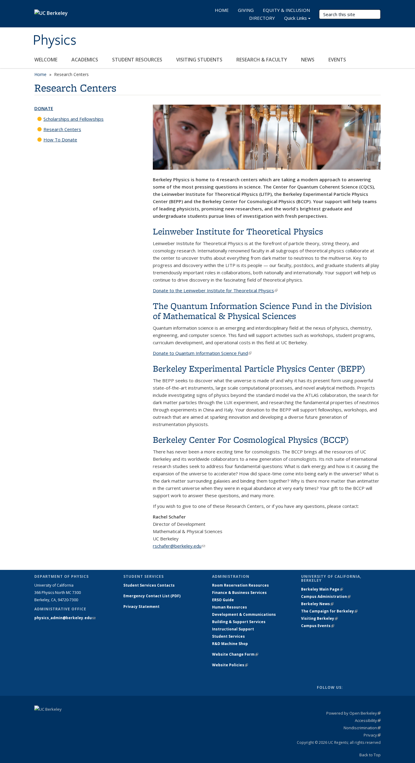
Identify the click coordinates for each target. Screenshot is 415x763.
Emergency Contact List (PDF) (151, 595)
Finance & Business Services (239, 592)
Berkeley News (317, 603)
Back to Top (370, 755)
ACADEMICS (85, 59)
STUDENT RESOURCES (137, 59)
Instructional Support (233, 629)
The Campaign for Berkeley (329, 611)
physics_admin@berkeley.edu (64, 617)
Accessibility (368, 720)
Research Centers (62, 129)
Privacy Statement (141, 606)
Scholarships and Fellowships (73, 119)
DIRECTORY (262, 18)
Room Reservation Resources (240, 585)
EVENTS (337, 59)
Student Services (228, 636)
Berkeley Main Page (322, 589)
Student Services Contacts (149, 585)
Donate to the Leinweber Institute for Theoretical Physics (215, 290)
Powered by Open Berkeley (353, 713)
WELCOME (46, 59)
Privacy (372, 735)
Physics (54, 40)
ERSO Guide (223, 599)
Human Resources (229, 607)
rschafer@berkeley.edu (179, 546)
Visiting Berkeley (319, 618)
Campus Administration (326, 596)
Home (40, 74)
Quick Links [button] (295, 18)
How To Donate (60, 140)
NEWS (308, 59)
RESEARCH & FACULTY (262, 59)
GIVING (246, 10)
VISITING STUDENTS (200, 59)
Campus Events (317, 625)
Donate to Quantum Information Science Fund (202, 353)
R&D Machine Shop (230, 643)
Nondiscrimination (362, 727)
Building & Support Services (239, 621)
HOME (222, 10)
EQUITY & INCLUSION (286, 10)
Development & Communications (244, 614)
